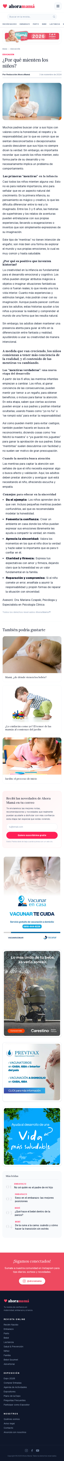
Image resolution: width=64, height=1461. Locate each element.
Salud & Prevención (13, 1346)
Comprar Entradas (13, 1382)
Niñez (6, 1351)
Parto (36, 24)
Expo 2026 (9, 1378)
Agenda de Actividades (15, 1387)
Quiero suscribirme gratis (32, 835)
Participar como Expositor (17, 1404)
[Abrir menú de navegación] (58, 6)
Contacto (8, 1427)
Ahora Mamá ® (43, 612)
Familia (7, 1355)
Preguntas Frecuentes (15, 1400)
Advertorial (9, 1364)
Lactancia (55, 24)
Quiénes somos (12, 1419)
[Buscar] (54, 16)
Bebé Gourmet (11, 1359)
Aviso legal (9, 1423)
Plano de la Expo (12, 1396)
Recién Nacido (9, 24)
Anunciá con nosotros (15, 1432)
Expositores (10, 1391)
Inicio (4, 49)
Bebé (44, 24)
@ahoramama (34, 1281)
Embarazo (25, 24)
